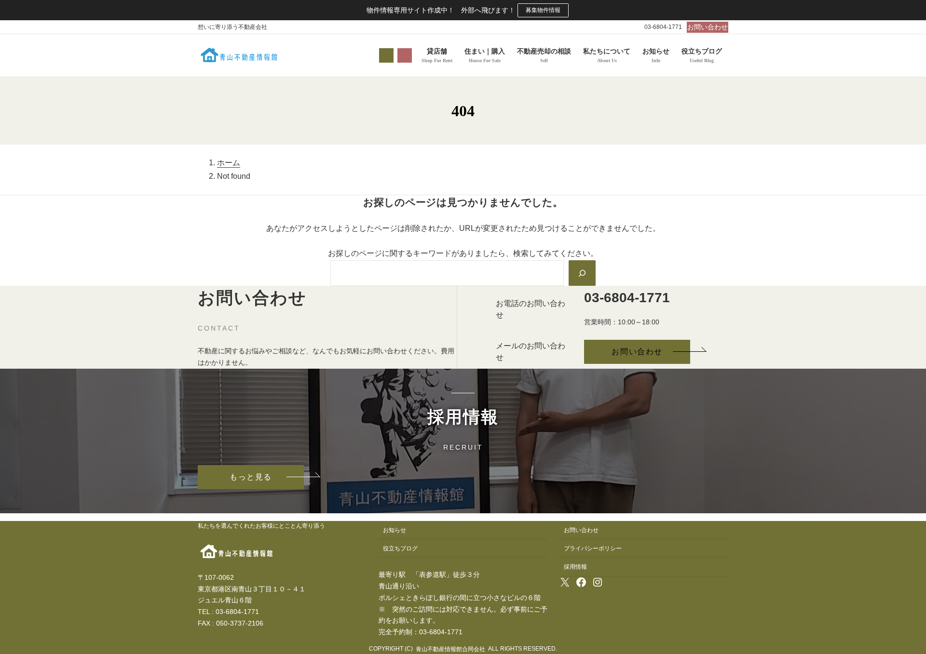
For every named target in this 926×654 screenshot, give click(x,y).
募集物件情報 (543, 10)
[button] (707, 27)
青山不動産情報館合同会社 (450, 649)
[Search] (582, 272)
